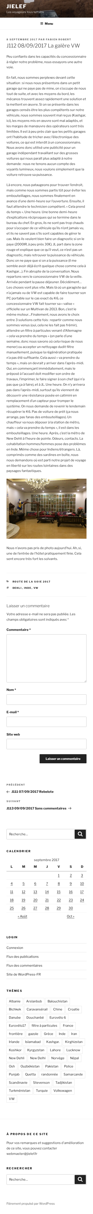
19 (23, 900)
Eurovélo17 (17, 1026)
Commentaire (18, 630)
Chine (57, 1009)
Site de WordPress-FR (23, 974)
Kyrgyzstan (35, 1050)
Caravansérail (37, 1009)
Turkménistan (19, 1091)
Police (68, 1066)
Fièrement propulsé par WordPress (30, 1203)
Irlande (14, 1042)
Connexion (14, 948)
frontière (16, 1034)
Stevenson (41, 1083)
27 (35, 908)
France (68, 1026)
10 (82, 884)
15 (59, 892)
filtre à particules (44, 1026)
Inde (28, 587)
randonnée (49, 1074)
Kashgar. (52, 1042)
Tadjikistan (63, 1083)
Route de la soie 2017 (32, 581)
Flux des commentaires (24, 966)
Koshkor (15, 1050)
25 (12, 908)
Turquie (42, 1091)
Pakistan (51, 1066)
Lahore (55, 1050)
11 (11, 892)
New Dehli (16, 1058)
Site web (13, 734)
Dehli (17, 587)
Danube (15, 1018)
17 (82, 892)
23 (71, 900)
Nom (11, 690)
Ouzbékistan (30, 1066)
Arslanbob (34, 1001)
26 (23, 908)
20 (35, 900)
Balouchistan (57, 1001)
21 (47, 900)
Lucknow (73, 1050)
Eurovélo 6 (58, 1018)
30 (71, 908)
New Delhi (38, 1058)
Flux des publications (22, 957)
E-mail (12, 712)
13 (35, 892)
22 (59, 900)
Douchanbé (35, 1018)
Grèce (48, 1034)
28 (47, 908)
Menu (49, 23)
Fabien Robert (58, 39)
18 (12, 900)
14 (47, 892)
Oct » (70, 916)
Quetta (30, 1074)
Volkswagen (62, 1091)
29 (59, 908)
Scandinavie (18, 1083)
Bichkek (15, 1009)
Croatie (73, 1009)
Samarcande (73, 1074)
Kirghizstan (74, 1042)
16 (71, 892)
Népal (74, 1058)
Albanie (15, 1001)
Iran (74, 1034)
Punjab (14, 1074)
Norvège (57, 1058)
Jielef (16, 6)
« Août (22, 916)
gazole (33, 1034)
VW (36, 587)
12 (23, 892)
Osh (12, 1066)
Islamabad (33, 1042)
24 (82, 900)
